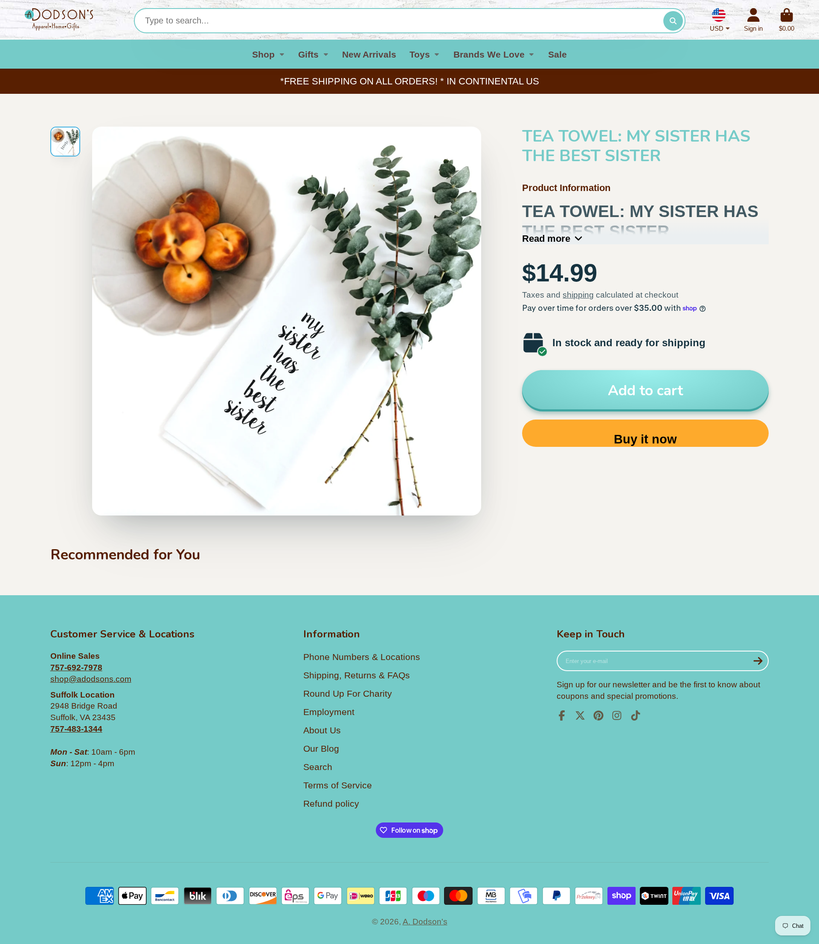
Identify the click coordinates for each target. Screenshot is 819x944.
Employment (328, 712)
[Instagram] (617, 715)
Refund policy (331, 803)
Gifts (308, 54)
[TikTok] (635, 715)
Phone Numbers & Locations (361, 657)
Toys (420, 54)
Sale (557, 54)
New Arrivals (369, 54)
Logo (59, 20)
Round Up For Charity (347, 693)
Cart (786, 20)
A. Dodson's (425, 921)
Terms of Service (337, 785)
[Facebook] (562, 715)
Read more (546, 238)
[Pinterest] (598, 715)
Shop (263, 54)
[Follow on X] (580, 715)
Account (753, 20)
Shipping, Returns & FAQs (356, 675)
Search (317, 767)
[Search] (673, 21)
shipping (578, 294)
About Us (322, 730)
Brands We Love (489, 54)
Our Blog (321, 748)
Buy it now (645, 439)
